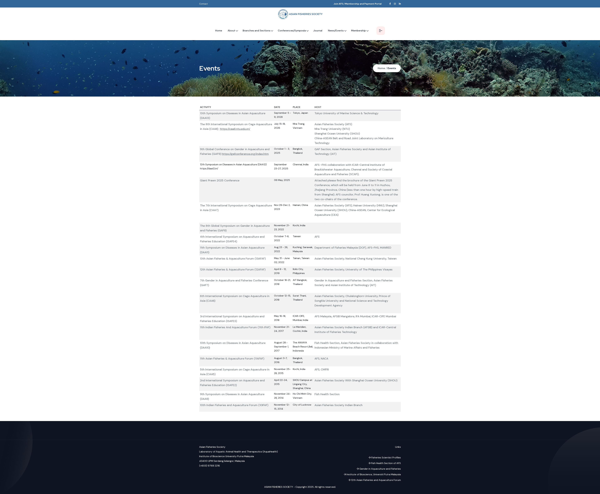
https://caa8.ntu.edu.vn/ (235, 129)
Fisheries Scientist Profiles (386, 457)
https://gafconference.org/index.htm (245, 154)
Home (218, 30)
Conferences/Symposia (292, 30)
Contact (203, 3)
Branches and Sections (256, 30)
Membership (358, 30)
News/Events (336, 30)
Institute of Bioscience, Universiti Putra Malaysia (373, 474)
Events (392, 68)
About (231, 30)
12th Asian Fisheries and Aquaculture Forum (375, 480)
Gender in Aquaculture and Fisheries (380, 468)
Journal (317, 30)
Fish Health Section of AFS (385, 463)
